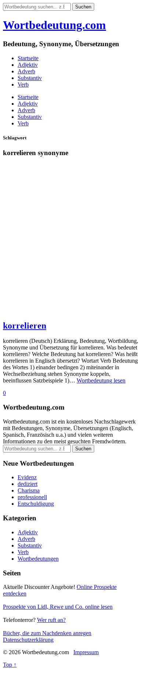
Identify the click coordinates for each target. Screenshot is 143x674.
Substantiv (30, 78)
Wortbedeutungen (38, 559)
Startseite (28, 58)
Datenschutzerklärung (28, 640)
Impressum (86, 652)
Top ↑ (9, 665)
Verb (23, 84)
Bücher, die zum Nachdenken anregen (47, 633)
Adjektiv (28, 65)
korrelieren (24, 325)
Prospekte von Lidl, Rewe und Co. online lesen (58, 607)
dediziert (27, 484)
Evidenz (27, 477)
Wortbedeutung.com (54, 25)
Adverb (26, 71)
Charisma (29, 490)
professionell (32, 497)
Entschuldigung (36, 504)
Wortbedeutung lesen (101, 380)
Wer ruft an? (51, 620)
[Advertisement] (71, 242)
